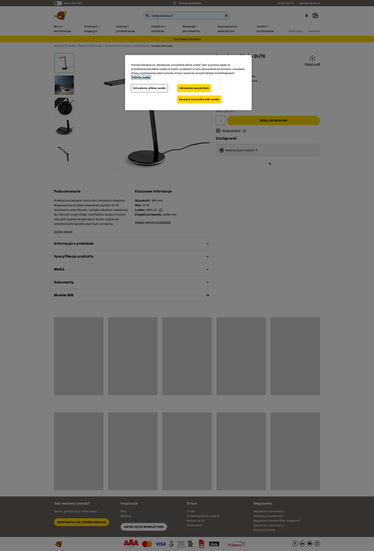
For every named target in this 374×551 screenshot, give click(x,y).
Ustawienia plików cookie (149, 88)
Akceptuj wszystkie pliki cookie (199, 99)
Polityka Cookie (141, 77)
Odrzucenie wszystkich (194, 88)
